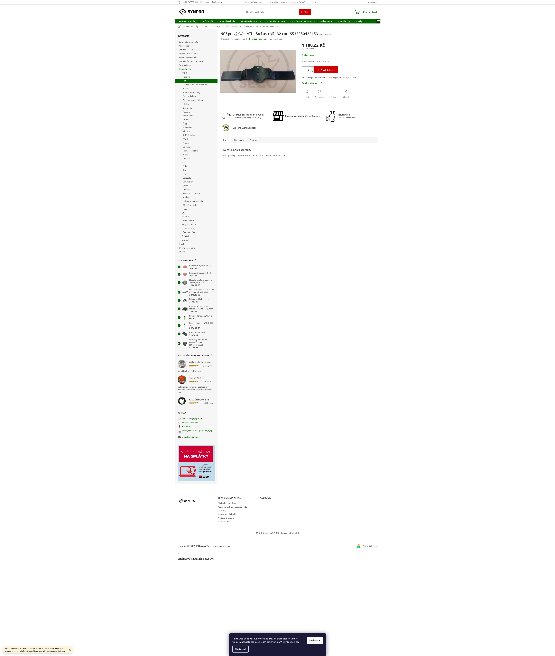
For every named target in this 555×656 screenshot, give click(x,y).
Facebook (186, 426)
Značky (182, 251)
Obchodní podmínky (254, 2)
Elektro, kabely (189, 96)
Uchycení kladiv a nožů (193, 201)
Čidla (185, 166)
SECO (184, 73)
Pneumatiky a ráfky (191, 92)
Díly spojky (188, 181)
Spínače (186, 146)
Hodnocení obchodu (227, 514)
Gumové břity (189, 228)
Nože (185, 80)
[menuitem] (187, 21)
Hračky (182, 243)
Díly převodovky (190, 205)
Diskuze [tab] (253, 140)
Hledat (304, 12)
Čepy (185, 123)
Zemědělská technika (188, 53)
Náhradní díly (185, 69)
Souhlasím (315, 640)
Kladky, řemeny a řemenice (195, 84)
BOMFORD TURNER (191, 193)
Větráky (186, 131)
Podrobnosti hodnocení (257, 38)
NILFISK (185, 216)
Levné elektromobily (188, 41)
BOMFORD (294, 532)
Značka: (276, 38)
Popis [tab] (225, 140)
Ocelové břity (189, 232)
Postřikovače (188, 220)
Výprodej (186, 240)
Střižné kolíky (189, 135)
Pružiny (186, 142)
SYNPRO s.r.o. (262, 532)
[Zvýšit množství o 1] (312, 68)
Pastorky (187, 111)
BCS (184, 212)
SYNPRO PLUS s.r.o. (278, 532)
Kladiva (186, 197)
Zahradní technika (187, 49)
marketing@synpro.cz (192, 418)
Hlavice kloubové (190, 150)
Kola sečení (188, 127)
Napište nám (223, 521)
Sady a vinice (185, 65)
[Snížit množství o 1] (312, 71)
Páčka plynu (188, 115)
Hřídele (186, 104)
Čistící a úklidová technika (191, 61)
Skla (184, 170)
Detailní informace (310, 83)
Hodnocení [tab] (239, 140)
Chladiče (187, 185)
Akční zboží (184, 45)
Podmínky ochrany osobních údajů (287, 2)
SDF (184, 162)
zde (297, 641)
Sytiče (185, 119)
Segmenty (187, 108)
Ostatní (186, 158)
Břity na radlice (189, 224)
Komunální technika (188, 57)
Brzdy (185, 154)
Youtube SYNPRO (190, 437)
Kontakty (222, 510)
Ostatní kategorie (187, 247)
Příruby (186, 139)
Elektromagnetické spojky (194, 100)
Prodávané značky (226, 517)
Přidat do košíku (328, 70)
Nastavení (240, 648)
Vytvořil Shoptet (370, 545)
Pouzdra (186, 76)
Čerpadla (187, 177)
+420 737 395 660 (190, 422)
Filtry (185, 88)
